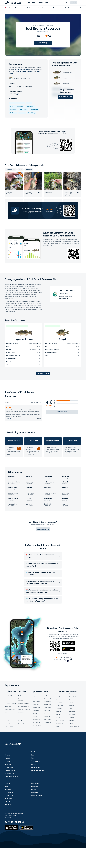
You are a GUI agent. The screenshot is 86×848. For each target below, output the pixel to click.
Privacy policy (9, 767)
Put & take (12, 112)
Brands (33, 752)
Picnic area (21, 103)
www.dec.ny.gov (14, 94)
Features (7, 786)
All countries (35, 783)
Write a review (62, 412)
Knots (33, 758)
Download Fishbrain (65, 97)
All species (34, 792)
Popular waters (35, 761)
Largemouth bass (10, 169)
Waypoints (8, 804)
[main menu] (80, 3)
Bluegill (20, 169)
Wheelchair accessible (16, 106)
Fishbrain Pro (9, 783)
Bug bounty (34, 764)
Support (7, 758)
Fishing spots (9, 795)
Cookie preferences (37, 770)
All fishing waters (36, 795)
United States (45, 31)
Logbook (7, 801)
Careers (7, 755)
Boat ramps (13, 109)
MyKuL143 (8, 418)
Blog (32, 755)
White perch (29, 169)
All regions (34, 786)
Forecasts (8, 789)
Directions (28, 86)
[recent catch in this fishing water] (14, 184)
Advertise (8, 764)
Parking (12, 103)
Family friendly (30, 106)
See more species (43, 374)
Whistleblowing (9, 773)
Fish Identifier (9, 792)
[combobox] (30, 402)
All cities (33, 789)
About (7, 752)
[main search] (67, 3)
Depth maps (8, 798)
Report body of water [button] (11, 776)
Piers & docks (23, 109)
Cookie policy (35, 767)
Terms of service (10, 770)
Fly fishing (22, 112)
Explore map (43, 43)
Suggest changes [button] (43, 529)
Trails (28, 103)
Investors (7, 761)
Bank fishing (31, 112)
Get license (62, 298)
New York (39, 31)
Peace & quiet (34, 109)
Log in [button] (74, 3)
